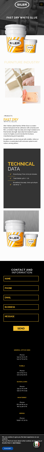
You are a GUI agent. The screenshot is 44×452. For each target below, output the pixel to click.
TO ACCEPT (7, 448)
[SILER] (22, 4)
